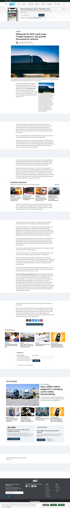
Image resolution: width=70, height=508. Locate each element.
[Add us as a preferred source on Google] (30, 320)
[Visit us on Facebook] (27, 486)
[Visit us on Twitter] (29, 486)
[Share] (33, 320)
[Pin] (41, 320)
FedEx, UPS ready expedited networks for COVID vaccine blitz (11, 345)
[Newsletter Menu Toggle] (64, 4)
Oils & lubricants (24, 417)
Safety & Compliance (44, 384)
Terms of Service (36, 18)
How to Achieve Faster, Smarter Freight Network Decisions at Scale (41, 199)
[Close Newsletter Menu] (64, 8)
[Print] (27, 320)
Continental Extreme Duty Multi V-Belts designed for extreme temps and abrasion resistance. (57, 346)
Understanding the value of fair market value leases (42, 345)
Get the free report (14, 438)
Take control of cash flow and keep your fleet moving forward (15, 199)
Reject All (53, 504)
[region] (35, 505)
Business (18, 31)
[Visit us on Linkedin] (32, 486)
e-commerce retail (31, 88)
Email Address (36, 355)
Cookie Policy (8, 506)
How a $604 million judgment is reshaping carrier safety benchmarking (51, 390)
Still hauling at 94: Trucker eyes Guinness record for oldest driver (12, 420)
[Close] (68, 505)
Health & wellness (10, 417)
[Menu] (6, 4)
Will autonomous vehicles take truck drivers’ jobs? (42, 419)
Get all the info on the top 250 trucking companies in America (18, 430)
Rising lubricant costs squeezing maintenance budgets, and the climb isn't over (27, 420)
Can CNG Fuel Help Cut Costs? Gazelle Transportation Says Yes (53, 199)
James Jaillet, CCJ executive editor (25, 42)
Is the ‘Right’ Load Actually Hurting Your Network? (48, 431)
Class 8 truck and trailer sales (28, 274)
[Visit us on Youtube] (35, 486)
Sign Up (9, 496)
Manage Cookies (46, 504)
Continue (36, 360)
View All (49, 439)
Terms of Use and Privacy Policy (37, 17)
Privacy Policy (31, 18)
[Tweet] (39, 320)
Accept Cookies (61, 504)
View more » (57, 184)
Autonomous (38, 417)
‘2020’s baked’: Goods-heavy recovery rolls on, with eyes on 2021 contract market (27, 345)
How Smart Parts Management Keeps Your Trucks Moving (28, 198)
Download (41, 439)
